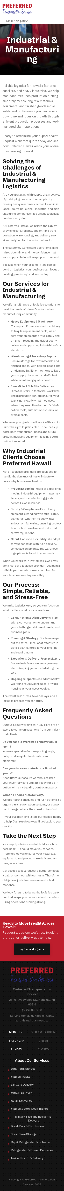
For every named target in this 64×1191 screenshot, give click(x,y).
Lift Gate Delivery (22, 1084)
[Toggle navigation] (4, 21)
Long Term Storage (23, 1068)
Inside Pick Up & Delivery (27, 1158)
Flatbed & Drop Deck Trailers (29, 1108)
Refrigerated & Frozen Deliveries (32, 1150)
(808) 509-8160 (32, 1010)
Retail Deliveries (21, 1100)
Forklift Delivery (21, 1092)
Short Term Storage (24, 1134)
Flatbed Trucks (20, 1076)
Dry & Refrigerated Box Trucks (30, 1142)
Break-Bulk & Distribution (27, 1126)
